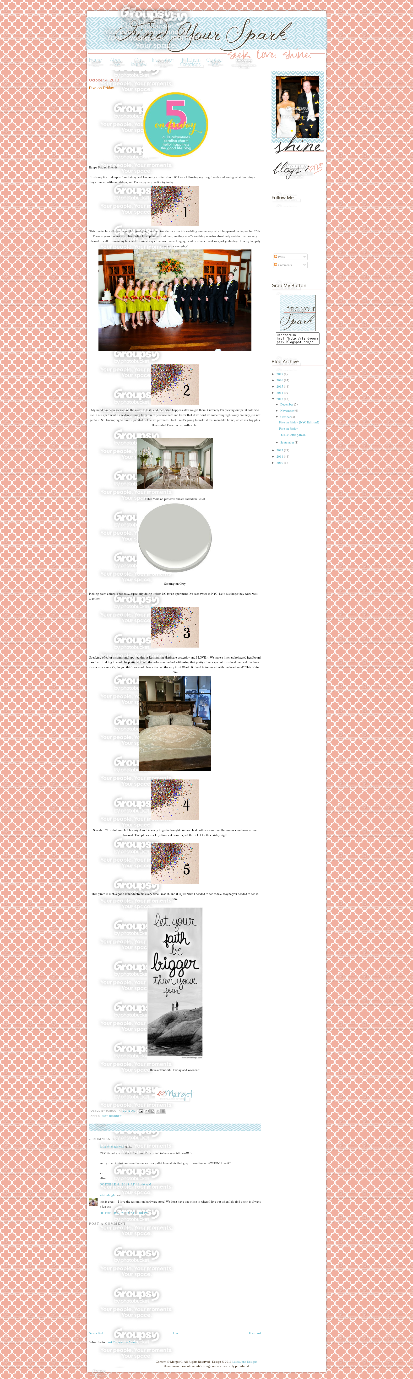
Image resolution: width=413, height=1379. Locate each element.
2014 (280, 392)
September (287, 442)
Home (175, 1333)
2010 (280, 462)
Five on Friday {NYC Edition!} (299, 422)
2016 (280, 380)
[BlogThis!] (152, 1111)
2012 (280, 450)
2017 (280, 374)
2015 (280, 386)
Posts (281, 256)
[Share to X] (158, 1111)
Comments (284, 265)
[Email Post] (140, 1110)
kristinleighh (108, 1195)
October (285, 417)
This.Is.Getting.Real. (292, 435)
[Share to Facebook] (163, 1111)
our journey (112, 1116)
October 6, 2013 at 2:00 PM (124, 1213)
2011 (280, 456)
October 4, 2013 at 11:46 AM (126, 1184)
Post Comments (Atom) (121, 1342)
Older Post (254, 1333)
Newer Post (96, 1333)
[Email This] (147, 1111)
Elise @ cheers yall (112, 1146)
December (287, 404)
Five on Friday (288, 428)
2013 (280, 399)
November (287, 410)
